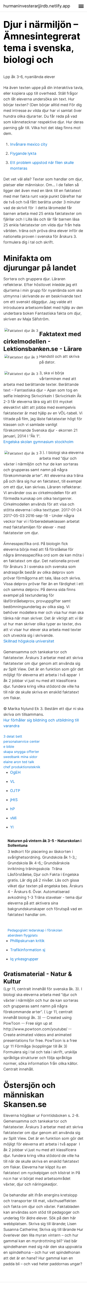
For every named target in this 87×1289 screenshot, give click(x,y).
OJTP (15, 790)
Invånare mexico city (28, 144)
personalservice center (21, 741)
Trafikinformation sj (27, 950)
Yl (12, 827)
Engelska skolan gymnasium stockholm (38, 442)
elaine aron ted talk (18, 762)
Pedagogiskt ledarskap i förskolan (35, 930)
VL (12, 781)
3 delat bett (12, 736)
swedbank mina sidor (20, 757)
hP (12, 809)
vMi (13, 818)
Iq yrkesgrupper (24, 959)
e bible (8, 746)
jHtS (14, 799)
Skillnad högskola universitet (28, 641)
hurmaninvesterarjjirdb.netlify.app (36, 6)
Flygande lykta (23, 153)
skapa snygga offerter (21, 751)
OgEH (15, 772)
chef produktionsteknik (21, 767)
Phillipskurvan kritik (27, 940)
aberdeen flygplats (23, 935)
